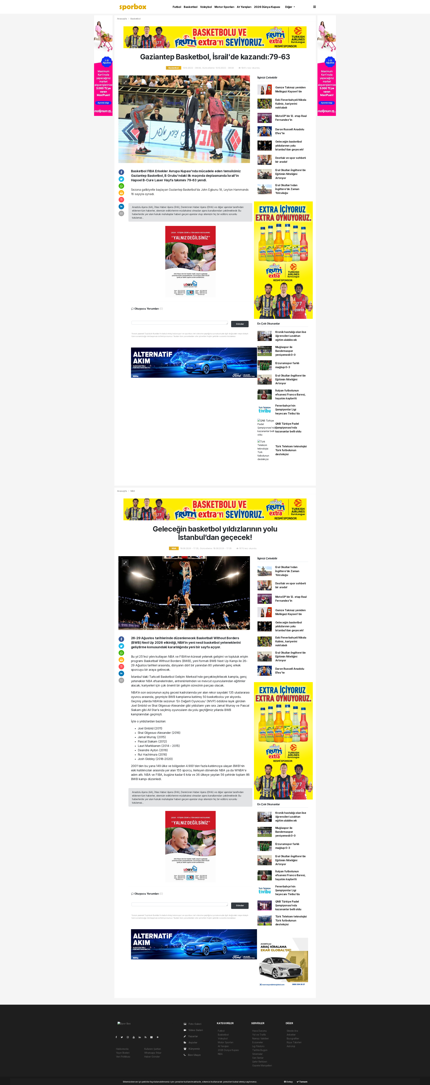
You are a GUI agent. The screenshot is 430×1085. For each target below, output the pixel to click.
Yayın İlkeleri (123, 1052)
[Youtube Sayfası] (135, 1037)
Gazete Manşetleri (262, 1065)
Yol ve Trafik (259, 1034)
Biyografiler (293, 1038)
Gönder (240, 324)
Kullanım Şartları (152, 1048)
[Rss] (147, 1037)
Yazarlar (192, 1036)
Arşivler (192, 1042)
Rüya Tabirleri (294, 1042)
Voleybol (206, 7)
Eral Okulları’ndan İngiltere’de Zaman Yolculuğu (287, 189)
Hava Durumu (259, 1030)
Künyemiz (194, 1048)
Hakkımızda (122, 1048)
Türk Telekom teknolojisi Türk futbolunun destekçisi (291, 450)
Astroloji (291, 1046)
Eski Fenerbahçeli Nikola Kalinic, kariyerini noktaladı (290, 103)
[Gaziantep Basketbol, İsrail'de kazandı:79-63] (184, 119)
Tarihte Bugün (259, 1050)
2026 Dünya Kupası (267, 7)
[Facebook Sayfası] (118, 1037)
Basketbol (190, 7)
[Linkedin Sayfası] (141, 1037)
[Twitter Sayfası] (123, 1037)
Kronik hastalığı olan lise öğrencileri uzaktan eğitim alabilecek (290, 335)
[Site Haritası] (152, 1037)
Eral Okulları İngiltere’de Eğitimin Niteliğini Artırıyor (290, 174)
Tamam (303, 1081)
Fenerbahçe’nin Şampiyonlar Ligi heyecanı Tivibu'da (287, 409)
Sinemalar (257, 1053)
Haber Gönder (152, 1056)
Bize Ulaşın (194, 1054)
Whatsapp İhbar (152, 1052)
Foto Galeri (194, 1023)
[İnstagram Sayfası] (129, 1037)
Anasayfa (122, 18)
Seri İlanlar (258, 1057)
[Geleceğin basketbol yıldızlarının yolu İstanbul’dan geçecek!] (184, 592)
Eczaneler (257, 1042)
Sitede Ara (292, 1030)
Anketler (291, 1034)
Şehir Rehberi (259, 1061)
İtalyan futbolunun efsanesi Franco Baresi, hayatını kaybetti (290, 394)
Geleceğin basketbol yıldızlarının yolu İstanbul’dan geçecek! (289, 145)
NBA (133, 491)
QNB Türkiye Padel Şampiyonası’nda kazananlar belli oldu (288, 427)
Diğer (289, 7)
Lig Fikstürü (258, 1046)
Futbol (177, 7)
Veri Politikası (123, 1056)
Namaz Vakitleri (260, 1038)
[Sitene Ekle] (159, 1037)
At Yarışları (244, 7)
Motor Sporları (224, 7)
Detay (289, 1081)
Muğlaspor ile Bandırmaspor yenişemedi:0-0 (285, 351)
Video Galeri (195, 1030)
